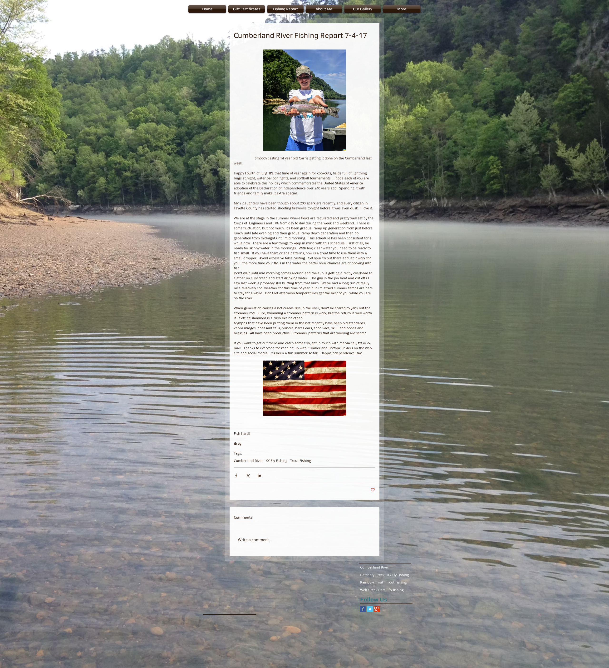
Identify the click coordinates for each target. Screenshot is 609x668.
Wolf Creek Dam (373, 590)
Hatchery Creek (372, 575)
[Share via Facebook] (236, 475)
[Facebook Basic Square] (363, 609)
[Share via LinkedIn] (259, 475)
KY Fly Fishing (276, 461)
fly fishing (396, 590)
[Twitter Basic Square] (370, 609)
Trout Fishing (300, 461)
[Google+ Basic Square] (377, 609)
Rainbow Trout (371, 582)
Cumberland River (248, 461)
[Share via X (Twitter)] (248, 475)
